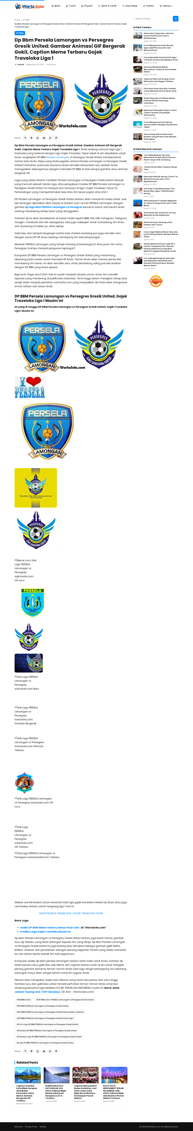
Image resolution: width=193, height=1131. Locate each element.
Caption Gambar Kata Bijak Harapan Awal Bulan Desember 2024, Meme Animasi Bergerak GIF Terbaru (26, 1093)
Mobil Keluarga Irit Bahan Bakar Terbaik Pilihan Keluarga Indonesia (159, 100)
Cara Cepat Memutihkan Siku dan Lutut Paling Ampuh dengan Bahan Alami (161, 234)
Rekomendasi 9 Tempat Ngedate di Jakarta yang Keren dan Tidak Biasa (160, 203)
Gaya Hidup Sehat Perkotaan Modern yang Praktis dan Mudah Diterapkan (160, 136)
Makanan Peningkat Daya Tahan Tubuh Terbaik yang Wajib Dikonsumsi (160, 112)
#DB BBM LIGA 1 (24, 999)
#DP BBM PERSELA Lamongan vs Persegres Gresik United (42, 1006)
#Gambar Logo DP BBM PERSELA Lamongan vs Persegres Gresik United (49, 1036)
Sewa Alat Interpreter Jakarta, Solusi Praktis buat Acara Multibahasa (159, 35)
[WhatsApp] (37, 138)
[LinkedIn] (50, 138)
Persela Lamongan (57, 157)
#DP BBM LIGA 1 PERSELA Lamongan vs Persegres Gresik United (65, 999)
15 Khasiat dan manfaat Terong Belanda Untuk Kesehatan (160, 214)
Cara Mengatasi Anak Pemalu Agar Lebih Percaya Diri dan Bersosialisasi (159, 48)
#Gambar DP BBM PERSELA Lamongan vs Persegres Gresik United (47, 1030)
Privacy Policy (31, 1126)
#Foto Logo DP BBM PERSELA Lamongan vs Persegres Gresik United (47, 1024)
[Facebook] (25, 138)
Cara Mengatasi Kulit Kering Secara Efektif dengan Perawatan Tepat (160, 124)
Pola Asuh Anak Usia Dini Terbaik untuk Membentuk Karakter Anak (160, 89)
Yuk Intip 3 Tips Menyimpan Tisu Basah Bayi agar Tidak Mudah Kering (159, 191)
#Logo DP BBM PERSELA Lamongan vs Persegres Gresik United (45, 1042)
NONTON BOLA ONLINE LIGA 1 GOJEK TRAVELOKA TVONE (71, 913)
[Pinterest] (56, 138)
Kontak (43, 1126)
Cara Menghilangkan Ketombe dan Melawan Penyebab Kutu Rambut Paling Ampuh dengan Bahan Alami (159, 262)
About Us (19, 1126)
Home (17, 20)
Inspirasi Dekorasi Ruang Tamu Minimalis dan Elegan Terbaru (159, 80)
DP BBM (26, 20)
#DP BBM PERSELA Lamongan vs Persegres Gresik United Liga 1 (45, 1018)
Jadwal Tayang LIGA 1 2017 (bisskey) (37, 992)
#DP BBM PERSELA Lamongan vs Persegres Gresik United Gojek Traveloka (50, 1012)
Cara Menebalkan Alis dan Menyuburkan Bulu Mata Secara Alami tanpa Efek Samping (159, 157)
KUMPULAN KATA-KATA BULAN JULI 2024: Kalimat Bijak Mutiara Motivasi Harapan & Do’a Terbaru (55, 1092)
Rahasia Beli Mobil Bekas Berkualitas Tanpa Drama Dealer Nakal (160, 69)
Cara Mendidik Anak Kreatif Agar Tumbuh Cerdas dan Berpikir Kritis (161, 58)
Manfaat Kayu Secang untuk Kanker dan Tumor (158, 223)
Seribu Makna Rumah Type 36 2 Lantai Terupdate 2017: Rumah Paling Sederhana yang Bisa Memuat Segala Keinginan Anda (160, 247)
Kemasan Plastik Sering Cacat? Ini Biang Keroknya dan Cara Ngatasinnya (161, 179)
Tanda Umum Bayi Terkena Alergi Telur (160, 168)
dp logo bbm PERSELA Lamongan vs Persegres (53, 207)
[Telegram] (43, 138)
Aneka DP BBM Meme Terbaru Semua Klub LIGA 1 (50, 927)
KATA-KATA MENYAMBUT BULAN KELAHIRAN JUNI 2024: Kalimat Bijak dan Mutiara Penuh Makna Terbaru (113, 1092)
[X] (31, 138)
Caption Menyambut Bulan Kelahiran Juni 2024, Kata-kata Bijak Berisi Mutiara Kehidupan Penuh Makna (85, 1092)
